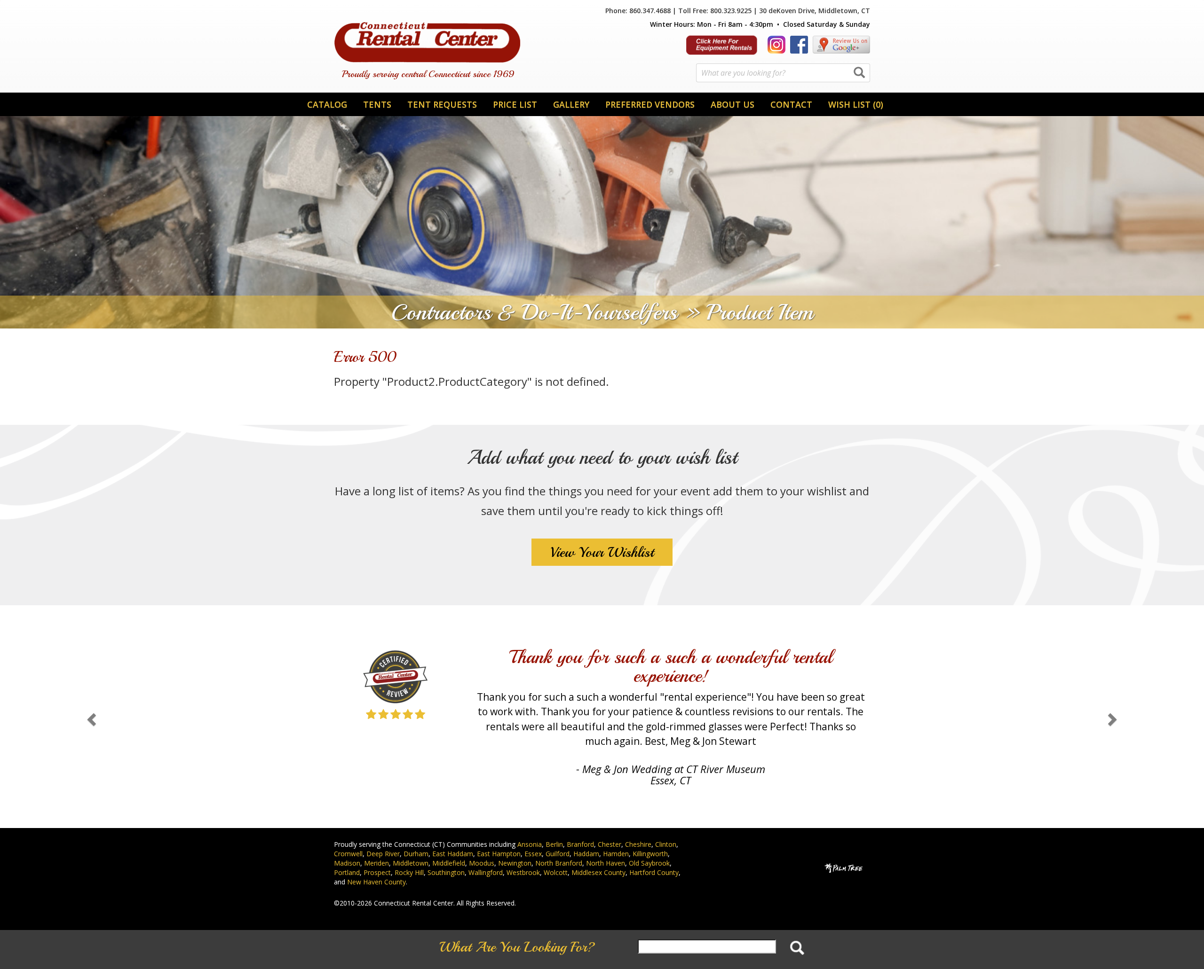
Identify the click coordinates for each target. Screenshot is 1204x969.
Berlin (554, 844)
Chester (609, 844)
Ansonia (529, 844)
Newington (514, 863)
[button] (90, 716)
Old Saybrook (649, 863)
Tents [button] (377, 104)
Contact (791, 104)
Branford (580, 844)
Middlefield (448, 863)
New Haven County (376, 881)
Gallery (571, 104)
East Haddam (452, 853)
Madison (347, 863)
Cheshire (638, 844)
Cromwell (348, 853)
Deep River (383, 853)
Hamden (616, 853)
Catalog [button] (327, 104)
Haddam (586, 853)
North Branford (558, 863)
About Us (732, 104)
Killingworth (650, 853)
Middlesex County (598, 872)
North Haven (605, 863)
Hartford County (654, 872)
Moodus (481, 863)
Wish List (855, 104)
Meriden (376, 863)
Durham (416, 853)
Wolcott (556, 872)
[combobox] (783, 72)
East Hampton (499, 853)
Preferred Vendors (650, 104)
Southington (446, 872)
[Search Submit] (859, 73)
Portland (347, 872)
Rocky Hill (409, 872)
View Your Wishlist (602, 552)
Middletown (410, 863)
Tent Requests (442, 104)
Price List (515, 104)
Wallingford (485, 872)
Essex (533, 853)
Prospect (377, 872)
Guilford (558, 853)
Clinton (665, 844)
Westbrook (523, 872)
